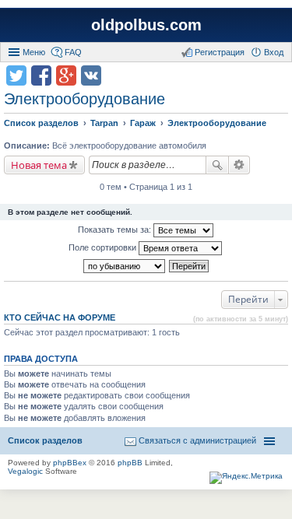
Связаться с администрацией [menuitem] (197, 440)
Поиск (217, 165)
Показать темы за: (115, 229)
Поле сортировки (104, 247)
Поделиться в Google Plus (66, 75)
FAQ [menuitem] (73, 52)
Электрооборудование (84, 98)
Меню (34, 52)
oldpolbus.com (146, 24)
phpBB (130, 462)
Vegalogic (25, 471)
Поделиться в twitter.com (16, 75)
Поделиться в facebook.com (41, 75)
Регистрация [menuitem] (220, 52)
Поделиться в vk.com (91, 75)
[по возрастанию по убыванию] (125, 266)
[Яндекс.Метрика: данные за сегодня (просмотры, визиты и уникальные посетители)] (246, 478)
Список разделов (45, 440)
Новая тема (39, 165)
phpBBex (69, 462)
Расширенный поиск (239, 165)
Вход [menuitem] (273, 52)
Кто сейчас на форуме (59, 317)
